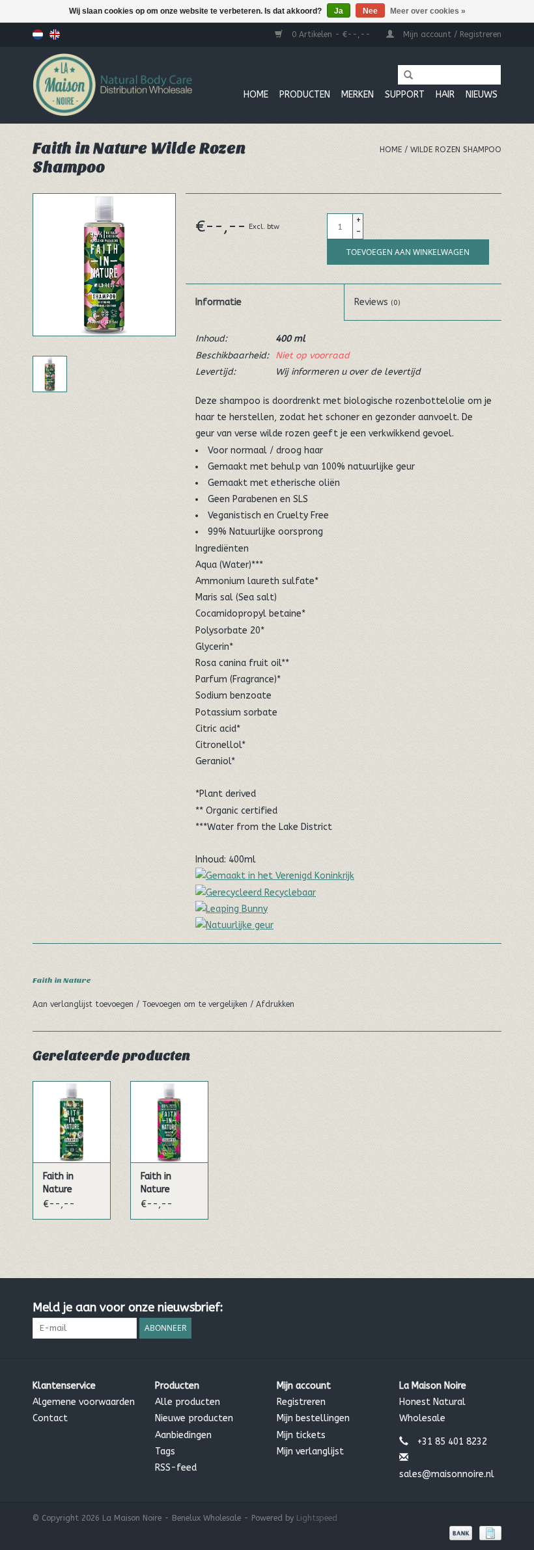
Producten (304, 94)
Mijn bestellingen (313, 1418)
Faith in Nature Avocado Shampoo (64, 1183)
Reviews (377, 302)
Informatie (218, 302)
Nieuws (482, 94)
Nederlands (38, 34)
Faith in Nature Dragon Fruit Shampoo (167, 1183)
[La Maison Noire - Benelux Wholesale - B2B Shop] (112, 84)
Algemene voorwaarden (84, 1402)
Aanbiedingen (183, 1435)
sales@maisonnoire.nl (446, 1474)
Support (405, 94)
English (54, 34)
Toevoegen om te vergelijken (196, 1004)
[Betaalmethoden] (460, 1532)
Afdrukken (275, 1004)
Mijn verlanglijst (310, 1451)
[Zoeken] (403, 75)
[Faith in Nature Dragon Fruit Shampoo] (169, 1121)
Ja (338, 11)
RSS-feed (176, 1467)
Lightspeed (316, 1518)
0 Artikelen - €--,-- (331, 34)
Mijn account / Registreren (450, 34)
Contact (50, 1418)
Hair (445, 94)
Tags (165, 1451)
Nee (370, 11)
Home (256, 94)
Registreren (301, 1402)
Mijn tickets (301, 1435)
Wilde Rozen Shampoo (455, 149)
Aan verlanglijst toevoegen (84, 1004)
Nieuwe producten (194, 1418)
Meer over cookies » (428, 11)
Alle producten (187, 1402)
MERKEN (357, 94)
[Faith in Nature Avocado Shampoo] (72, 1121)
